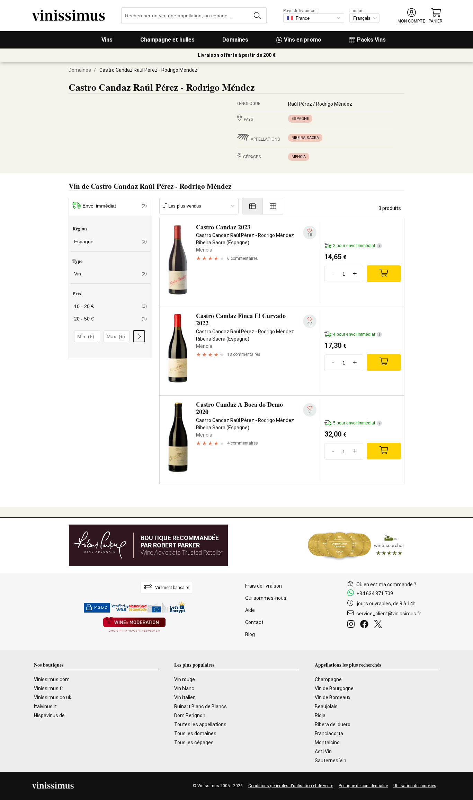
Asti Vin (323, 751)
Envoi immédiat (114, 206)
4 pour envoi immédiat (356, 334)
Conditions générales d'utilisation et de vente (290, 785)
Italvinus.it (45, 706)
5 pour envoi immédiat (356, 423)
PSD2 (100, 607)
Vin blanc (184, 688)
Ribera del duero (332, 724)
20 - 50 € (110, 319)
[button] (411, 16)
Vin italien (185, 697)
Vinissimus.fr (48, 688)
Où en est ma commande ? (386, 584)
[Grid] (273, 206)
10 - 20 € (110, 306)
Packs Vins (371, 39)
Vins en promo (302, 39)
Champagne (328, 679)
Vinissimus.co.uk (52, 697)
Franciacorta (329, 733)
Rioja (320, 715)
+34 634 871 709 (374, 593)
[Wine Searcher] (356, 545)
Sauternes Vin (330, 760)
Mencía (299, 157)
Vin (110, 273)
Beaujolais (326, 706)
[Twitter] (379, 625)
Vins (107, 39)
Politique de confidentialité (363, 785)
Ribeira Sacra (305, 137)
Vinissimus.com (52, 679)
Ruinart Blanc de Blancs (200, 706)
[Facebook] (365, 625)
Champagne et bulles (167, 39)
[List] (252, 206)
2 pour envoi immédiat (356, 245)
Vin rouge (184, 679)
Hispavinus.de (49, 715)
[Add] (384, 273)
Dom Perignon (189, 715)
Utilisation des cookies (414, 785)
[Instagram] (352, 625)
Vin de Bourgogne (334, 688)
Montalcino (327, 742)
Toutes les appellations (200, 724)
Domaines (235, 39)
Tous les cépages (194, 742)
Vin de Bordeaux (332, 697)
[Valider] (139, 336)
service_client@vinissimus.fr (388, 613)
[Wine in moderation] (134, 625)
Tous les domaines (195, 733)
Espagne (300, 118)
